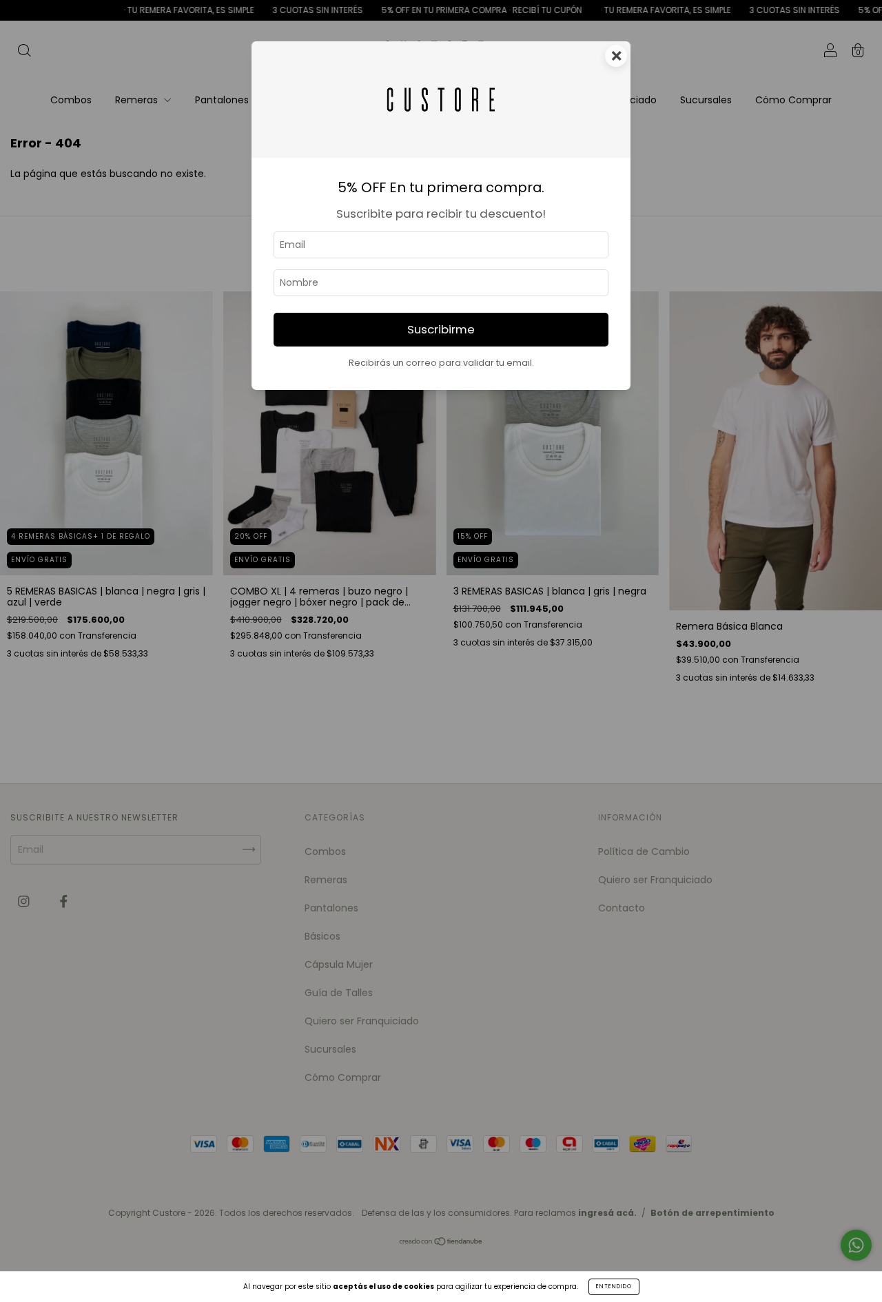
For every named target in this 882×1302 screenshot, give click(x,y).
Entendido (614, 1286)
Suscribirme (441, 329)
